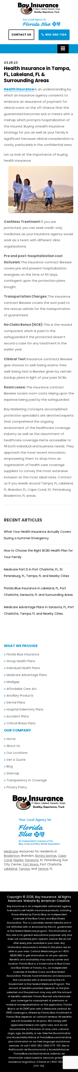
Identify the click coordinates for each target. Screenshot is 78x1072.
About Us (13, 746)
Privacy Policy (16, 787)
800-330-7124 (56, 35)
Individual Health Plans (23, 668)
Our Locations (17, 753)
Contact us (21, 35)
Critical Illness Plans (21, 723)
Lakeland (10, 869)
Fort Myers (31, 864)
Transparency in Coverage (26, 780)
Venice (43, 869)
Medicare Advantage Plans (26, 675)
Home (11, 739)
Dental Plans (15, 702)
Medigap (13, 682)
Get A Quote (16, 760)
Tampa (24, 869)
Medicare (11, 851)
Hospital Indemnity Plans (24, 709)
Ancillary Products (19, 695)
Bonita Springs (46, 856)
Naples (18, 860)
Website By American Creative (46, 901)
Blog (9, 766)
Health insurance (19, 89)
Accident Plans (17, 716)
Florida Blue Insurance (22, 654)
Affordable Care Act (21, 689)
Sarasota (31, 860)
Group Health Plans (20, 661)
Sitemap (12, 773)
